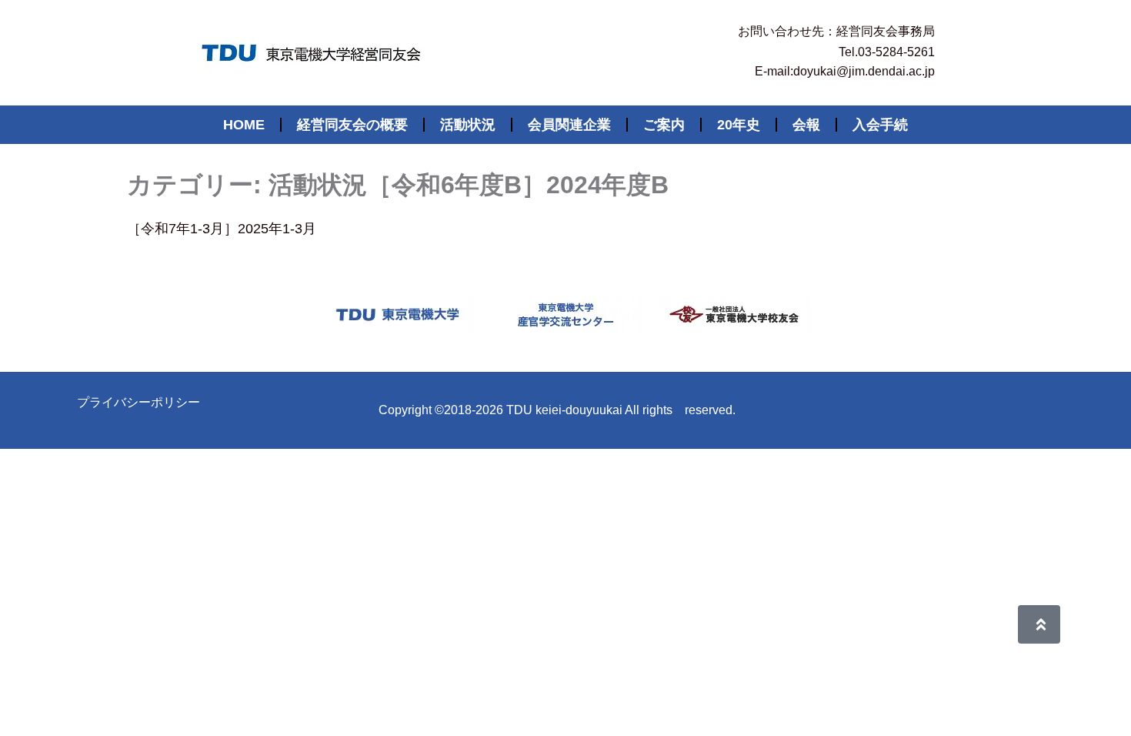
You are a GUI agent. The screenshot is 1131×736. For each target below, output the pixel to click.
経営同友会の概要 (352, 124)
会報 (806, 124)
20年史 (738, 124)
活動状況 (467, 124)
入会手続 (880, 124)
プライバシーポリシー (138, 402)
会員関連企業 (569, 124)
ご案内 (664, 124)
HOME (244, 124)
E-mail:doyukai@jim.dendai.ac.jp (845, 71)
